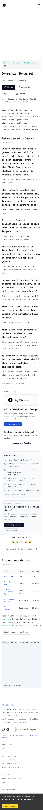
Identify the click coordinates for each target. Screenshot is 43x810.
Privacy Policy (8, 790)
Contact (22, 94)
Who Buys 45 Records (10, 760)
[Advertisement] (21, 35)
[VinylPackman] (4, 5)
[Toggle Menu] (39, 5)
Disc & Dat (8, 577)
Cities (16, 63)
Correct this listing (21, 443)
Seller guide (11, 530)
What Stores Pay (9, 764)
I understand (10, 806)
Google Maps (26, 87)
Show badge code (13, 424)
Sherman (6, 626)
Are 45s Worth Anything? (12, 767)
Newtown (6, 619)
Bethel (32, 616)
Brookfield (29, 63)
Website (10, 87)
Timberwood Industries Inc (8, 592)
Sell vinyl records (14, 525)
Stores (6, 63)
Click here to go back (16, 632)
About (4, 782)
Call (8, 94)
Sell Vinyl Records (10, 756)
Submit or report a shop (12, 778)
